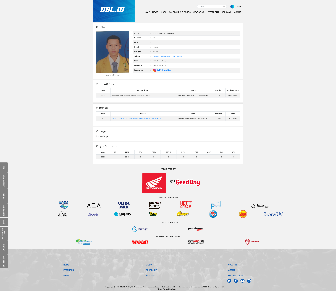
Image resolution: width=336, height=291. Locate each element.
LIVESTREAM (213, 12)
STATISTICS (198, 12)
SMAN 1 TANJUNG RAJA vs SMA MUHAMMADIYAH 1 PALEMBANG (137, 118)
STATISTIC (151, 275)
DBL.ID (122, 287)
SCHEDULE (151, 270)
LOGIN (238, 6)
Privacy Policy (162, 289)
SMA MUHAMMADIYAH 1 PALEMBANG (168, 56)
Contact (172, 289)
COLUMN (232, 264)
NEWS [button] (155, 12)
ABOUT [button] (237, 12)
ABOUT (231, 270)
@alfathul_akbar (163, 70)
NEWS (66, 275)
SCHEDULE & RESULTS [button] (180, 12)
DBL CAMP (227, 12)
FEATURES (68, 270)
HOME (147, 12)
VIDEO (164, 12)
